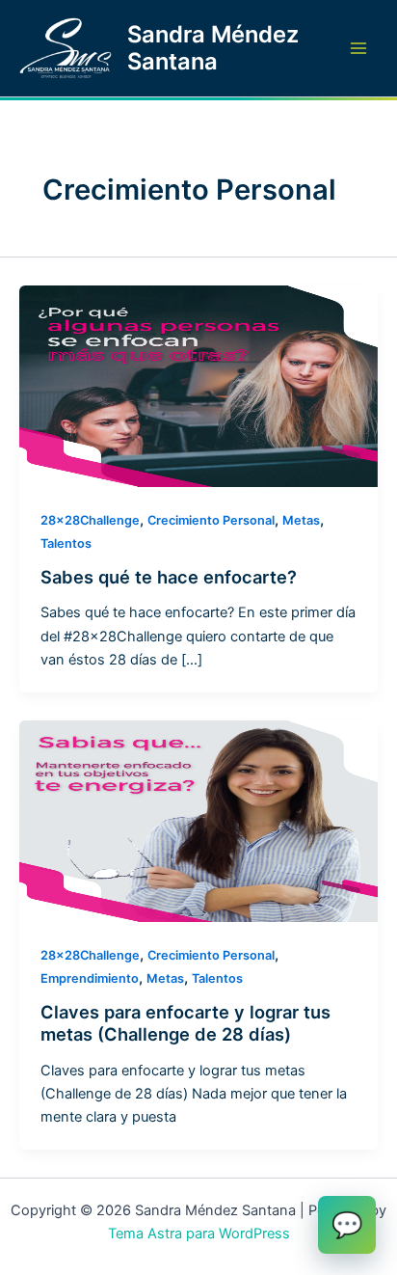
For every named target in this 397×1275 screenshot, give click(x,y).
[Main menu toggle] (358, 48)
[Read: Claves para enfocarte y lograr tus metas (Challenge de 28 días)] (198, 819)
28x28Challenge (90, 520)
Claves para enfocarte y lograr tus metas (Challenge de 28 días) (185, 1023)
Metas (301, 520)
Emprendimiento (89, 978)
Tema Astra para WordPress (199, 1233)
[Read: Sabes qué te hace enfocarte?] (198, 385)
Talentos (66, 543)
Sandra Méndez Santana (213, 47)
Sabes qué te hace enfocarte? (168, 576)
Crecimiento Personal (211, 520)
